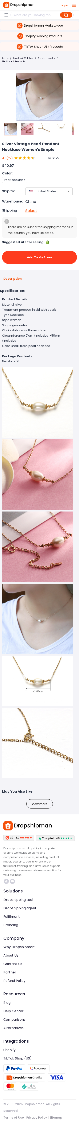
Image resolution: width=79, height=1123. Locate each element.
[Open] (68, 191)
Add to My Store (39, 257)
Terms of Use (13, 1117)
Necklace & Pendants (13, 61)
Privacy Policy (36, 1117)
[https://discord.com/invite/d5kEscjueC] (12, 881)
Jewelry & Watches (23, 58)
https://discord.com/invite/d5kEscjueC (13, 881)
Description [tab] (12, 279)
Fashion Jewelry (46, 58)
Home (5, 58)
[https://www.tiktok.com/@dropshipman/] (6, 881)
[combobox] (43, 191)
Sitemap (56, 1117)
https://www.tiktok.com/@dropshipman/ (7, 881)
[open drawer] (74, 5)
